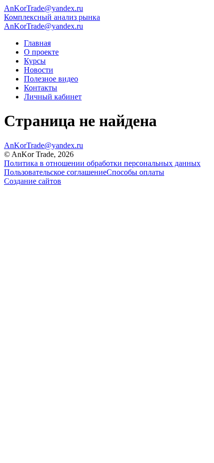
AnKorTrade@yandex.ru (43, 8)
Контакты (40, 87)
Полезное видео (51, 79)
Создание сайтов (32, 181)
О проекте (41, 52)
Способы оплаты (135, 172)
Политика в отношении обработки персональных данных (102, 163)
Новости (38, 70)
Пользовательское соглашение (55, 172)
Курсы (35, 61)
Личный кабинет (53, 96)
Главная (37, 43)
